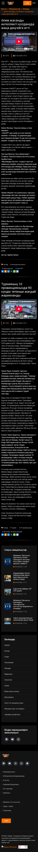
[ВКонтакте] (2, 271)
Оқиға (6, 686)
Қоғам (7, 651)
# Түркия (13, 528)
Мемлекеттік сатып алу (11, 802)
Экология (8, 680)
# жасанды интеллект (18, 264)
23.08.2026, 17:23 (21, 623)
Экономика (8, 663)
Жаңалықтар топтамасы (14, 709)
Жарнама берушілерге (11, 784)
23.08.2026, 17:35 (21, 567)
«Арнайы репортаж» (12, 715)
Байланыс (6, 793)
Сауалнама (7, 810)
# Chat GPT (19, 268)
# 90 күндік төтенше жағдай (12, 532)
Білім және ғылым (11, 691)
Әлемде (7, 668)
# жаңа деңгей (7, 268)
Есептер (6, 780)
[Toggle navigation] (3, 3)
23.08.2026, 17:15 (21, 611)
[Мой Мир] (8, 271)
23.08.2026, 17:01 (21, 594)
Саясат (7, 645)
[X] (11, 271)
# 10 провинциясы (25, 528)
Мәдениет (8, 674)
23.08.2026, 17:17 (21, 582)
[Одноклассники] (5, 271)
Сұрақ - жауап (8, 806)
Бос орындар (7, 788)
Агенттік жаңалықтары (13, 703)
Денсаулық (9, 697)
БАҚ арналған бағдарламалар (13, 776)
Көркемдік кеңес (9, 772)
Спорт (6, 657)
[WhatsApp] (14, 271)
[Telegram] (17, 271)
